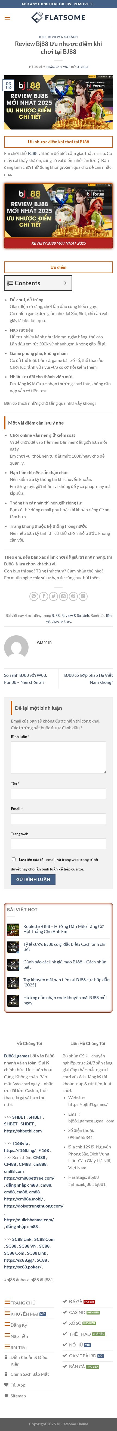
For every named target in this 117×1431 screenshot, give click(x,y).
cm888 (40, 1164)
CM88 (39, 1157)
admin (82, 67)
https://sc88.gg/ (19, 1259)
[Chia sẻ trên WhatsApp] (33, 596)
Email (17, 808)
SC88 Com (44, 1239)
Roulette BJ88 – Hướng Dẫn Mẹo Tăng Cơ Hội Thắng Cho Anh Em (63, 929)
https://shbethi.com (23, 1130)
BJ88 (42, 36)
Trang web (19, 833)
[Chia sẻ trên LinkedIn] (83, 596)
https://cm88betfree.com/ (29, 1177)
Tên (15, 783)
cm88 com (14, 1171)
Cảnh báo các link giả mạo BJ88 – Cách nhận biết (64, 964)
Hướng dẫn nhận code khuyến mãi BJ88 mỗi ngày (65, 1000)
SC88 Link (22, 1239)
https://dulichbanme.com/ (29, 1219)
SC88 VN (27, 1245)
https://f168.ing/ (20, 1150)
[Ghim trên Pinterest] (73, 596)
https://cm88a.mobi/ (23, 1198)
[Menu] (7, 17)
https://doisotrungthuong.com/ (33, 1205)
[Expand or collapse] (65, 283)
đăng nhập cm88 (22, 1184)
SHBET (19, 1116)
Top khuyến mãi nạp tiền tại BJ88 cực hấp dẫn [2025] (66, 982)
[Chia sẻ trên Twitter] (53, 596)
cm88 (46, 1184)
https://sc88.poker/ (22, 1266)
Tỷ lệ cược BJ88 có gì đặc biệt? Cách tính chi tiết (64, 946)
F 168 (43, 1150)
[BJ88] (58, 17)
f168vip (20, 1143)
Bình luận (20, 736)
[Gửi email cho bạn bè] (63, 596)
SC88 (11, 1245)
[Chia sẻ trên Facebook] (43, 596)
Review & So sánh (63, 36)
